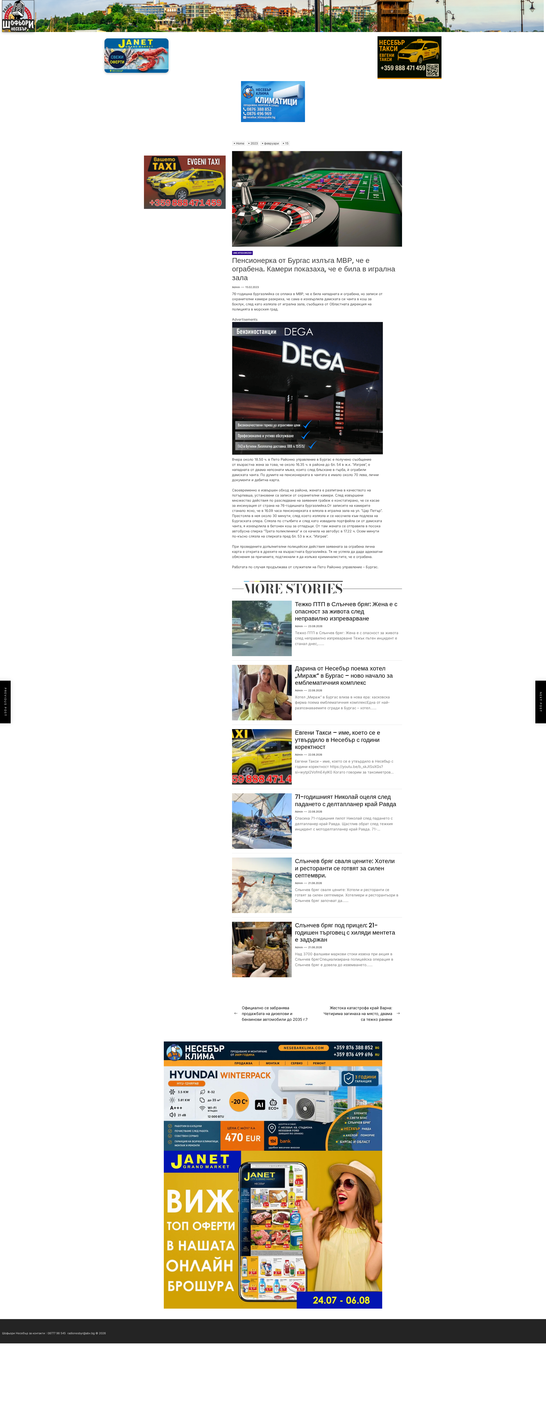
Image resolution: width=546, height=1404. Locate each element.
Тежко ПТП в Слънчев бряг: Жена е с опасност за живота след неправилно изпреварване (346, 611)
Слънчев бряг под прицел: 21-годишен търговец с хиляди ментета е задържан (345, 932)
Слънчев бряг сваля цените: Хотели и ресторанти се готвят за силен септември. (345, 868)
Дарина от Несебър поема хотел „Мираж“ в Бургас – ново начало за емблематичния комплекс (344, 675)
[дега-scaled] (307, 324)
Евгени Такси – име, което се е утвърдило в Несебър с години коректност (337, 739)
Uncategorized (242, 253)
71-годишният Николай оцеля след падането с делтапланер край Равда (345, 800)
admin (236, 287)
